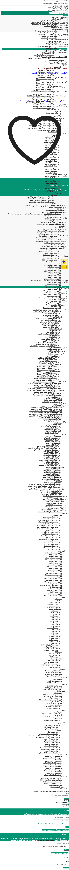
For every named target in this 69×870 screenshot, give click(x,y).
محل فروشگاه (60, 224)
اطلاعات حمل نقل (59, 244)
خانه (67, 27)
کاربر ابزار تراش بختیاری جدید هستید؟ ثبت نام (55, 830)
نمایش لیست (57, 42)
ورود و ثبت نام (64, 288)
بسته (58, 288)
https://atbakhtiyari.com (57, 212)
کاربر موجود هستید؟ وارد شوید (60, 853)
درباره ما (62, 222)
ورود (67, 826)
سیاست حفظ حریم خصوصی (45, 840)
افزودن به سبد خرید (61, 106)
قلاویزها (44, 52)
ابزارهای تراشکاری (61, 52)
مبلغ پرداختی (61, 246)
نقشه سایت (61, 231)
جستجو (65, 15)
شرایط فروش (60, 241)
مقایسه (65, 176)
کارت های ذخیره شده (58, 248)
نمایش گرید (64, 42)
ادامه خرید (66, 867)
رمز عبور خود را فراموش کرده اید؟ (45, 823)
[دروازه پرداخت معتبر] (64, 268)
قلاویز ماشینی (51, 52)
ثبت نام (66, 849)
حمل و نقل (61, 227)
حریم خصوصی (60, 239)
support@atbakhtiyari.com (56, 210)
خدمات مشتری (60, 243)
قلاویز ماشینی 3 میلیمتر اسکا (54, 56)
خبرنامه (62, 229)
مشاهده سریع (63, 49)
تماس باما (62, 226)
